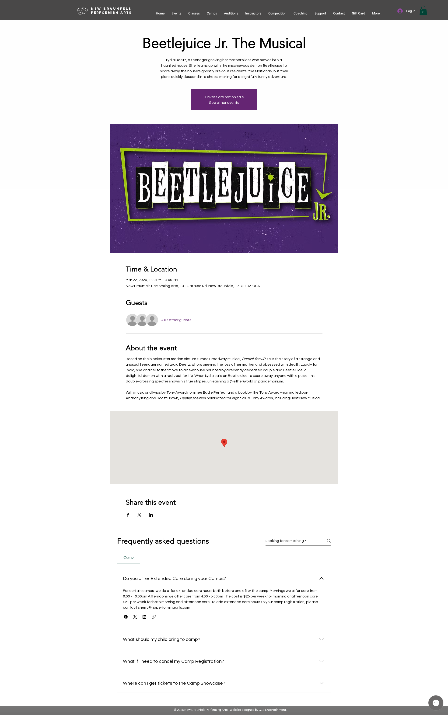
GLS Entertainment (272, 710)
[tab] (128, 557)
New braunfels (111, 9)
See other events (224, 102)
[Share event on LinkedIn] (151, 515)
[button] (423, 10)
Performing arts (111, 13)
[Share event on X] (139, 515)
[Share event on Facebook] (128, 515)
